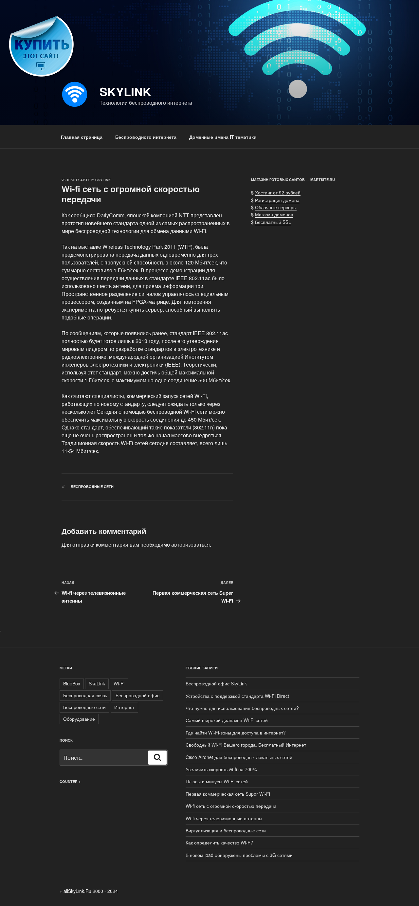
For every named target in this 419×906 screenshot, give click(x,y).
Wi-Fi (119, 683)
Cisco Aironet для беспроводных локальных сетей (239, 757)
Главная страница (81, 137)
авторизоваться (190, 544)
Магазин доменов (274, 214)
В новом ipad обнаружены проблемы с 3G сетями (239, 855)
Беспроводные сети (92, 486)
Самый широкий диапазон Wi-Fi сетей (227, 720)
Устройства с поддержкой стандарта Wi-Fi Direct (237, 696)
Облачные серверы (276, 207)
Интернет (124, 707)
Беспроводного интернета (145, 137)
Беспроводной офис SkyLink (216, 683)
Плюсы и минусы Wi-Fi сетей (217, 781)
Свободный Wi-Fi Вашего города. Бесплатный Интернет (246, 744)
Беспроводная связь (85, 695)
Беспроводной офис (137, 695)
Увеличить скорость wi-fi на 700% (221, 769)
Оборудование (79, 719)
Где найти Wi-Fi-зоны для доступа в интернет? (236, 732)
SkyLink (125, 91)
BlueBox (71, 683)
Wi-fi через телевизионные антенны (224, 818)
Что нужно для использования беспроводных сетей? (242, 708)
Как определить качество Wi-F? (219, 842)
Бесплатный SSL (273, 222)
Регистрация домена (277, 200)
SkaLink (97, 683)
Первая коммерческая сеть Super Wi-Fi (228, 793)
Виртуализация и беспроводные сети (226, 830)
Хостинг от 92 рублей (278, 192)
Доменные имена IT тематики (223, 137)
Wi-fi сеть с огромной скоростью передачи (231, 806)
